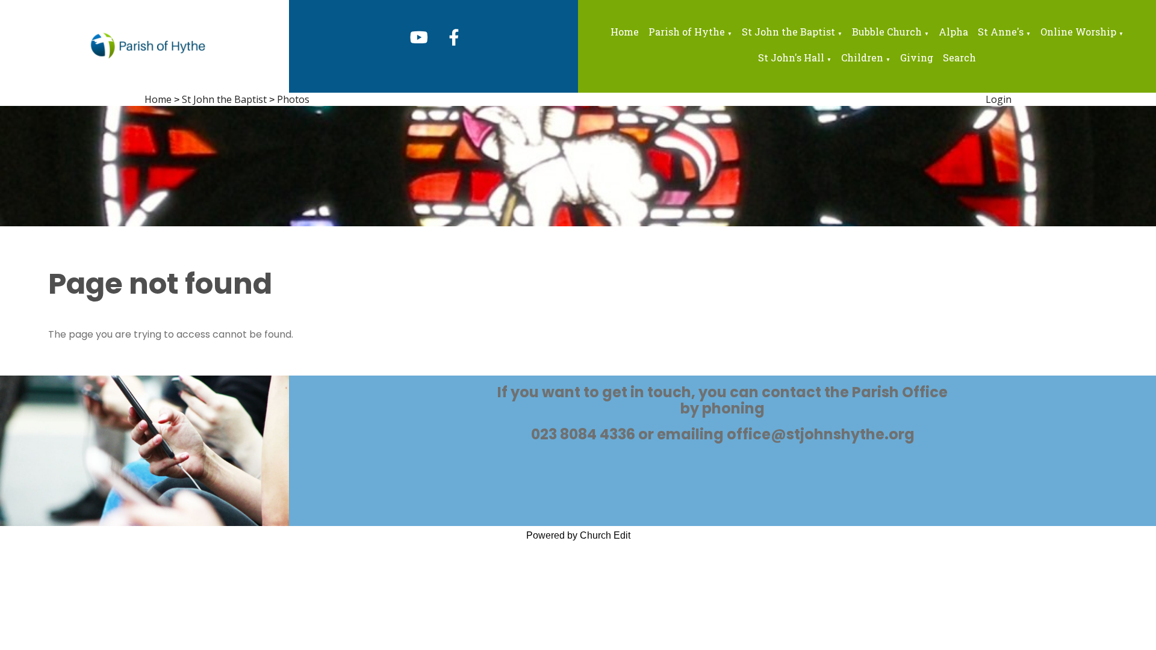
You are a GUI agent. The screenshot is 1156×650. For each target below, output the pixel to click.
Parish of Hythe (686, 31)
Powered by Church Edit (578, 535)
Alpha (953, 31)
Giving (916, 57)
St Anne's (1001, 31)
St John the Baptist (788, 31)
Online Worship (1078, 31)
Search (959, 57)
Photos (293, 99)
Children (862, 57)
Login (999, 99)
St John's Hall (791, 57)
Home (625, 31)
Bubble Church (887, 31)
